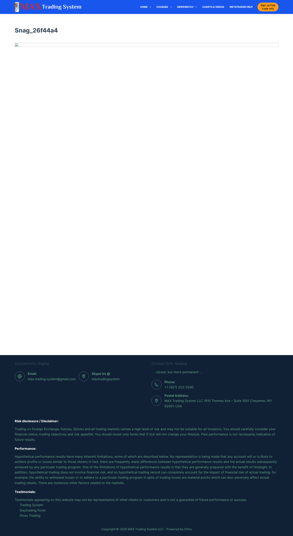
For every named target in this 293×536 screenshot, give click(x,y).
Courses (162, 6)
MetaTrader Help (241, 6)
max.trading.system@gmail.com (52, 379)
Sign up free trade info (268, 7)
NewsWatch (185, 6)
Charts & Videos (213, 6)
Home (143, 6)
